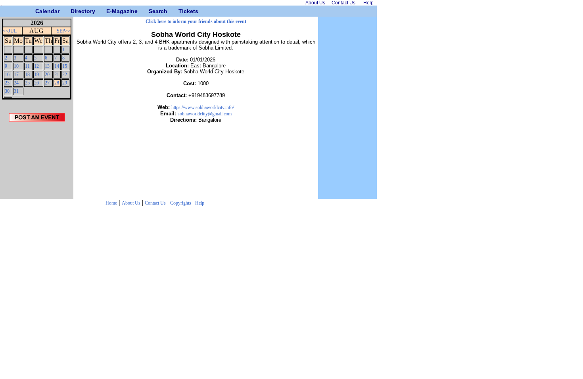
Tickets (181, 11)
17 (16, 74)
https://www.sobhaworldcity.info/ (202, 107)
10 (16, 66)
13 (47, 66)
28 (56, 83)
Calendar (38, 11)
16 (7, 74)
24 (16, 83)
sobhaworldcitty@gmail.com (205, 114)
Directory (74, 11)
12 (36, 66)
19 (36, 74)
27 (47, 83)
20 (47, 74)
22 (64, 74)
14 (56, 66)
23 (7, 83)
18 (27, 74)
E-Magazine (109, 11)
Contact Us (155, 203)
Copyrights (181, 203)
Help (199, 203)
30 (7, 91)
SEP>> (64, 31)
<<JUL (10, 31)
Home (111, 203)
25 (27, 83)
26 (36, 83)
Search (152, 11)
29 (64, 83)
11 (27, 66)
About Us (131, 203)
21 (56, 74)
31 (16, 91)
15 (64, 66)
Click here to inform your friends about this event (196, 21)
